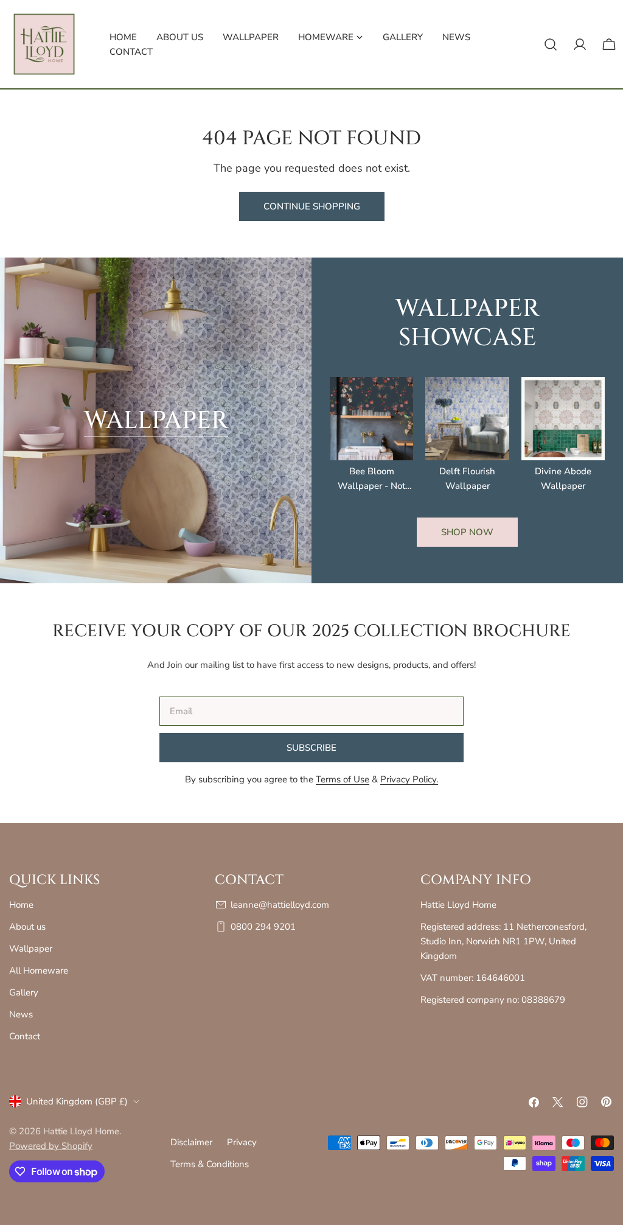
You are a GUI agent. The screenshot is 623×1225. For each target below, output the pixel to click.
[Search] (550, 44)
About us (27, 927)
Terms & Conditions (209, 1164)
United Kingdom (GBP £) (77, 1101)
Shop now (467, 532)
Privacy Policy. (409, 779)
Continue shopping (311, 206)
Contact (24, 1036)
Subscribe (311, 748)
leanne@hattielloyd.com (280, 905)
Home (21, 905)
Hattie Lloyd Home (81, 1131)
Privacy (242, 1142)
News (21, 1014)
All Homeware (38, 970)
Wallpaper (156, 420)
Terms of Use (342, 779)
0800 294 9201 (263, 927)
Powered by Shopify (50, 1146)
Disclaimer (191, 1142)
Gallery (23, 992)
